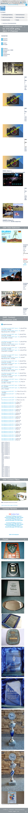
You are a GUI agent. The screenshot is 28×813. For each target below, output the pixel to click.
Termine (5, 52)
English (14, 811)
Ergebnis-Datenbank (7, 324)
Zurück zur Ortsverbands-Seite (9, 23)
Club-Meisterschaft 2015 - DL (8, 417)
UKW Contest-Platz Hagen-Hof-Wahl (9, 505)
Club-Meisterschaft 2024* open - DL (10, 363)
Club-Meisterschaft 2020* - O (8, 400)
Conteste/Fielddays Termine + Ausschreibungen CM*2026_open (14, 519)
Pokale (17, 20)
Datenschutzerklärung (19, 809)
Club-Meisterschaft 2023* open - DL (10, 375)
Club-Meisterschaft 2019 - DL (8, 402)
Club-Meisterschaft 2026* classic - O (10, 328)
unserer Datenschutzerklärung (17, 4)
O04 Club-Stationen (20, 14)
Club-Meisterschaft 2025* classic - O (10, 341)
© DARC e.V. (5, 809)
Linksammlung (6, 54)
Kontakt (10, 811)
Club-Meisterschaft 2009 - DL (8, 438)
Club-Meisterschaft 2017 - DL (8, 409)
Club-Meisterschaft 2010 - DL (8, 435)
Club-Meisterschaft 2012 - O (8, 429)
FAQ (18, 811)
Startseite (5, 38)
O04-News (5, 40)
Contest (5, 43)
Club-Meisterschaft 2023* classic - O (10, 367)
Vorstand (5, 55)
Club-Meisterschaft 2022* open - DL (10, 387)
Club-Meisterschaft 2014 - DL (8, 420)
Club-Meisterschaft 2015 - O (8, 418)
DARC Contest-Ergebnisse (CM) (7, 17)
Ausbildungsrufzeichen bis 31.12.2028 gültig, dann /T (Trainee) (7, 14)
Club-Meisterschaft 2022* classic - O (10, 379)
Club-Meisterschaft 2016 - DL (8, 413)
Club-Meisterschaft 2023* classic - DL (10, 369)
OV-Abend (5, 48)
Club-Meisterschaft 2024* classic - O (10, 355)
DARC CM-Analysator (14, 534)
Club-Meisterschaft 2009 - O (8, 440)
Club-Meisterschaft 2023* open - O (10, 373)
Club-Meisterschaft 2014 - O (8, 421)
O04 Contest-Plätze (20, 17)
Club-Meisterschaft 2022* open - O (10, 385)
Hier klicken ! (25, 265)
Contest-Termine (6, 20)
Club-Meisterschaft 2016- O (8, 414)
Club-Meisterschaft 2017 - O (8, 411)
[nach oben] (24, 26)
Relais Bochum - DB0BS (8, 50)
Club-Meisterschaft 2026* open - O (10, 334)
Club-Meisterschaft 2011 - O (8, 432)
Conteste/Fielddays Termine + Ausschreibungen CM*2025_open (14, 526)
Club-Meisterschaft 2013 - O (8, 425)
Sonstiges (5, 51)
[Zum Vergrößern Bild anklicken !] (11, 242)
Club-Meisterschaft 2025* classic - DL (10, 344)
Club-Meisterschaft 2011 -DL (8, 431)
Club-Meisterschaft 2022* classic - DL (10, 381)
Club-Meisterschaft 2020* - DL (9, 397)
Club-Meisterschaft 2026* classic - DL (10, 330)
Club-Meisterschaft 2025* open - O (10, 347)
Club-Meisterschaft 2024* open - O (10, 361)
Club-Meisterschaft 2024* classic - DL (10, 357)
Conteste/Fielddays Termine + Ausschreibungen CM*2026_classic (14, 516)
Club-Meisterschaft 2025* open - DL (10, 350)
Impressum (11, 809)
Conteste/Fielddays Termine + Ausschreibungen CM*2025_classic (14, 523)
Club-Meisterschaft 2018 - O (8, 407)
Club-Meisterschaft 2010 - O (8, 436)
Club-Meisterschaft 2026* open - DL (10, 336)
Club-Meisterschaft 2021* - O (8, 394)
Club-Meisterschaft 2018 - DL (8, 406)
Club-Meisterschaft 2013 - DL (8, 424)
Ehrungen (5, 44)
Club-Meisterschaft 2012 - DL (8, 428)
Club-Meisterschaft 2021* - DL (9, 391)
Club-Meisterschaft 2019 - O (8, 403)
